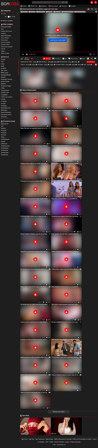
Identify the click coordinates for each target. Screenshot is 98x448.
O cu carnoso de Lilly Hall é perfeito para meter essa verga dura (65, 234)
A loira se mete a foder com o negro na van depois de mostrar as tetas (34, 216)
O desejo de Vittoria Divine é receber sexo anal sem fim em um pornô (34, 339)
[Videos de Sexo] (10, 4)
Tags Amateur (49, 439)
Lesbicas (3, 33)
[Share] (91, 58)
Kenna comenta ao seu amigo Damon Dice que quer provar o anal (34, 146)
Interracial (57, 11)
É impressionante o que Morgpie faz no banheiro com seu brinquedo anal (34, 93)
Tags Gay (31, 439)
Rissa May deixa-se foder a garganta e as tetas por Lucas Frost (65, 110)
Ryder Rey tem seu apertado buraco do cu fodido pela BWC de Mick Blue (34, 128)
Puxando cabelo (60, 64)
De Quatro (40, 64)
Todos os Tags (5, 53)
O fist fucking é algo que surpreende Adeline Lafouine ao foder (65, 357)
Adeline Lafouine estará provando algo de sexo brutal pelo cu (65, 375)
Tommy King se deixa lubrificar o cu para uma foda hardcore (65, 146)
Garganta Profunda (68, 11)
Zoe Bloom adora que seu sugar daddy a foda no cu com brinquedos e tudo (34, 198)
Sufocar (23, 64)
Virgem (3, 51)
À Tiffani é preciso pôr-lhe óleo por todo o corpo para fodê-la (65, 93)
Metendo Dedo (63, 62)
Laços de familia (5, 42)
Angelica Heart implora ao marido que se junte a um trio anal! (34, 163)
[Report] (95, 58)
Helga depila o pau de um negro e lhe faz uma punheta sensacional (34, 287)
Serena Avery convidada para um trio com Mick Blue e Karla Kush (65, 163)
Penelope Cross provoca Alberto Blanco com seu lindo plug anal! (34, 181)
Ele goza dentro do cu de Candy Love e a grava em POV (65, 322)
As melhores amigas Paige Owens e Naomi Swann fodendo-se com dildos (65, 181)
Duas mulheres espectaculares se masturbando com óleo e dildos (65, 287)
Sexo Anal (25, 11)
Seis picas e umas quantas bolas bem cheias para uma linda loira (65, 304)
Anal (2, 29)
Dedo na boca (43, 62)
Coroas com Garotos (7, 46)
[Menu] (95, 2)
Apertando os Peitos (26, 62)
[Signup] (91, 2)
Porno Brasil (4, 40)
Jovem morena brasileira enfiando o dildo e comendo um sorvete (65, 251)
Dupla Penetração (6, 35)
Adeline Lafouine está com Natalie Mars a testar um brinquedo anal (34, 357)
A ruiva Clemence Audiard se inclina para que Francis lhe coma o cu (65, 128)
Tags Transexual (39, 439)
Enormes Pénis (5, 44)
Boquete (50, 11)
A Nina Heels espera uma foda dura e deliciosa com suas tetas (65, 269)
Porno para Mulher (6, 27)
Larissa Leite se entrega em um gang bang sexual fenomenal (34, 322)
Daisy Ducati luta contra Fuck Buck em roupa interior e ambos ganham (34, 110)
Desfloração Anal (80, 11)
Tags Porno (24, 439)
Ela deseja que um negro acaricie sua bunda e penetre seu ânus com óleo (34, 304)
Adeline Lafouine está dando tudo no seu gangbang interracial (34, 392)
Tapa (84, 64)
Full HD (3, 49)
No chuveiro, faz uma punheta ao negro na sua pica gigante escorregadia (34, 269)
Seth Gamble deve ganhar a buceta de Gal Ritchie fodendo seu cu (65, 339)
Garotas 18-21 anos (6, 31)
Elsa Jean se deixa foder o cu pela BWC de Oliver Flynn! (65, 198)
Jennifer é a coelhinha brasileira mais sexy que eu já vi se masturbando (34, 251)
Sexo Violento (5, 38)
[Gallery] (88, 58)
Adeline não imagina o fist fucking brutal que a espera (34, 375)
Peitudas (33, 11)
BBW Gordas (41, 11)
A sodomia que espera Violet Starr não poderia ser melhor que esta (65, 216)
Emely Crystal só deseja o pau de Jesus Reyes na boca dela (34, 234)
